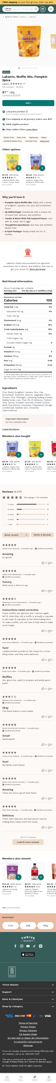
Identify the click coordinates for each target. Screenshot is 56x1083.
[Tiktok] (34, 946)
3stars (11, 514)
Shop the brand (37, 269)
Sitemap (28, 1045)
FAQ (45, 925)
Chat (10, 925)
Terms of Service (28, 1023)
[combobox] (20, 9)
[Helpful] (43, 562)
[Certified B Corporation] (16, 972)
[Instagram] (22, 946)
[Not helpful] (49, 563)
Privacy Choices (28, 1030)
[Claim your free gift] (43, 9)
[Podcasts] (40, 946)
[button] (51, 9)
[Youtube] (28, 946)
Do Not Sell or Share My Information (28, 1038)
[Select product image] (29, 42)
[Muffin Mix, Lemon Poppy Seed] (12, 162)
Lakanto (5, 84)
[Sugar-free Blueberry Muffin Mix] (36, 162)
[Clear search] (36, 9)
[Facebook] (15, 946)
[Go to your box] (51, 9)
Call (28, 925)
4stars (11, 509)
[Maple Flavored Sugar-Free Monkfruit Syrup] (35, 871)
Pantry (23, 17)
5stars (11, 504)
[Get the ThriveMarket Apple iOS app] (28, 954)
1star (10, 525)
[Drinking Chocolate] (12, 871)
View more (44, 141)
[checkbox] (28, 504)
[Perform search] (7, 9)
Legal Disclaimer (11, 429)
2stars (11, 519)
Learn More (31, 129)
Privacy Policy (28, 1027)
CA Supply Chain (28, 1034)
